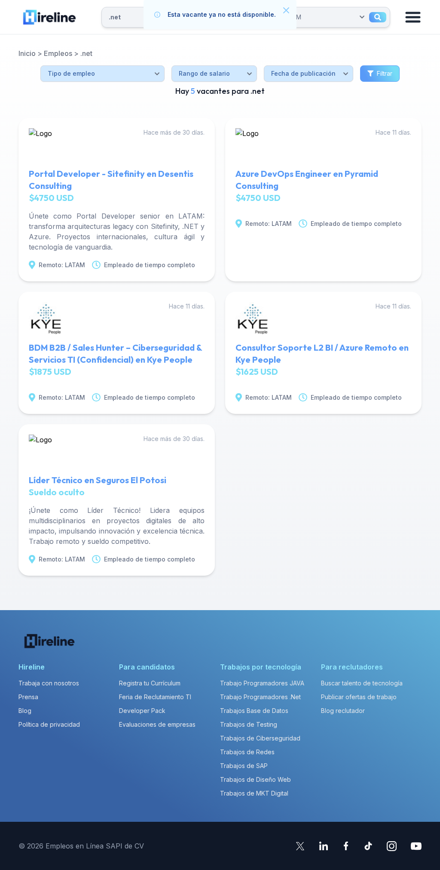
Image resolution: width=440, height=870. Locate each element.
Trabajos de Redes (247, 752)
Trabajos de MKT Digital (254, 793)
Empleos (58, 53)
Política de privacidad (49, 724)
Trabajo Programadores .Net (260, 696)
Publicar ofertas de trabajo (359, 696)
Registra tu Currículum (149, 683)
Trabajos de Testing (248, 724)
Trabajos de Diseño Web (255, 779)
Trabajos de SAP (244, 765)
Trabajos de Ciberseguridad (260, 738)
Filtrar (384, 73)
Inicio (27, 53)
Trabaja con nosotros (48, 683)
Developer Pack (142, 710)
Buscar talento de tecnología (362, 683)
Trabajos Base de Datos (254, 710)
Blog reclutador (343, 710)
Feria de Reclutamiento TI (155, 696)
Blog (24, 710)
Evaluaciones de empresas (157, 724)
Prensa (28, 696)
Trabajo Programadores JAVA (262, 683)
